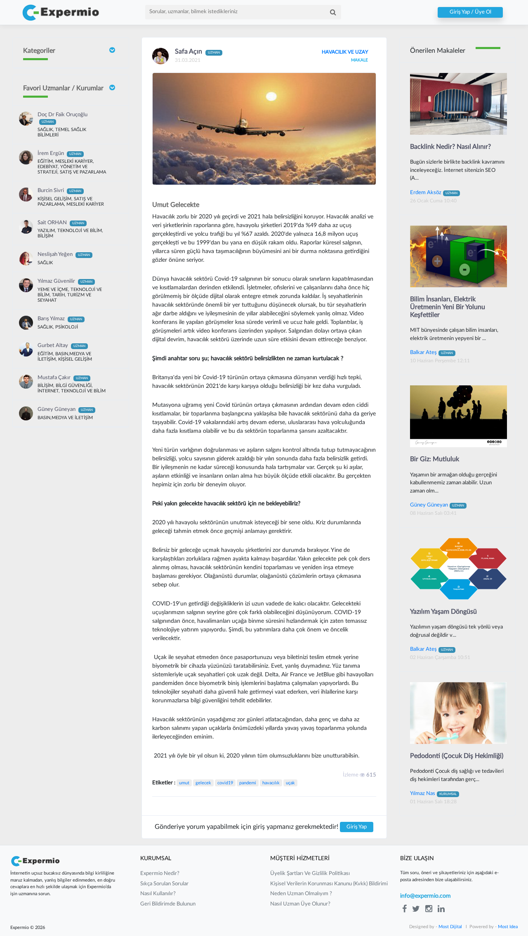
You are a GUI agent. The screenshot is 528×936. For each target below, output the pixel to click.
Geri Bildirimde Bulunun (168, 904)
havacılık (271, 783)
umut (184, 783)
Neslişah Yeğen (64, 254)
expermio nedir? (159, 873)
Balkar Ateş (431, 352)
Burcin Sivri (59, 190)
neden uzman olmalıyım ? (301, 893)
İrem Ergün (59, 153)
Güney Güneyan (65, 409)
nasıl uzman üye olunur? (300, 904)
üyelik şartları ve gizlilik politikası (310, 873)
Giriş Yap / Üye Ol (470, 12)
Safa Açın (197, 51)
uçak (290, 783)
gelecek (203, 783)
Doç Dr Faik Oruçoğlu (62, 118)
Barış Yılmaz (60, 318)
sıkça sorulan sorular (164, 884)
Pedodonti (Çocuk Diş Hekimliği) (456, 756)
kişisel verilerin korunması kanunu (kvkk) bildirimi (329, 884)
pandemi (247, 783)
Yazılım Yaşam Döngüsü (443, 611)
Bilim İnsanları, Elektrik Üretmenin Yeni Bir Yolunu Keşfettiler (447, 307)
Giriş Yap (356, 827)
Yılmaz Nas (433, 793)
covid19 (225, 783)
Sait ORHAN (61, 222)
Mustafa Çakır (63, 377)
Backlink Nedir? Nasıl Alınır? (450, 146)
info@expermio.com (425, 896)
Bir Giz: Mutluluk (434, 459)
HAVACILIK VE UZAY (345, 51)
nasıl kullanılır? (158, 893)
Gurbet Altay (61, 345)
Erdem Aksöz (433, 192)
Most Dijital (450, 926)
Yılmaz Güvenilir (65, 281)
